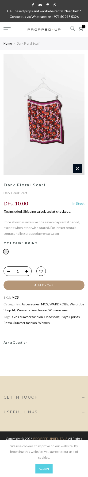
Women (44, 323)
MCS (44, 304)
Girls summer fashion (27, 317)
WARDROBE (59, 304)
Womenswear (58, 310)
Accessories (31, 304)
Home (8, 43)
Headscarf (51, 317)
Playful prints (70, 317)
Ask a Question (15, 342)
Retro (8, 323)
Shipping (29, 211)
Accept (44, 468)
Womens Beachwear (32, 310)
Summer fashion (25, 323)
